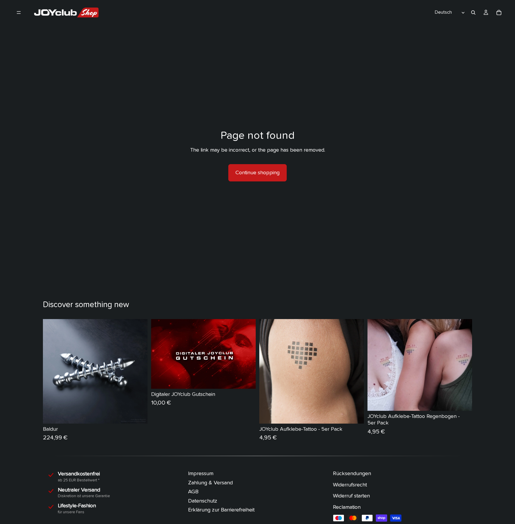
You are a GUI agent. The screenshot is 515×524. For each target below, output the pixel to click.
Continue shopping (257, 172)
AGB (193, 492)
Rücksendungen (352, 473)
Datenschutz (202, 500)
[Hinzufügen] (138, 414)
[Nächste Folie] (139, 371)
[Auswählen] (246, 379)
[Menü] (19, 12)
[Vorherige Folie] (52, 371)
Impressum (200, 473)
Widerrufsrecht (350, 484)
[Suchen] (473, 12)
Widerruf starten (351, 496)
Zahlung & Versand (210, 482)
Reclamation (347, 507)
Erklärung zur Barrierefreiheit (221, 510)
